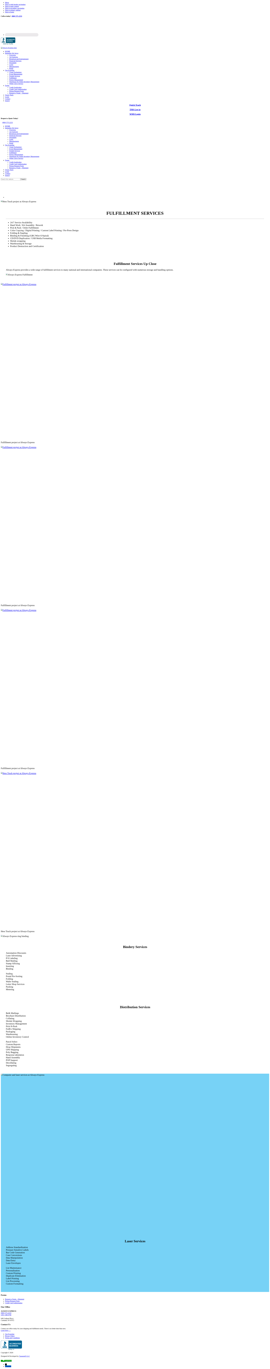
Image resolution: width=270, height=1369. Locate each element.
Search (7, 175)
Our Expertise (9, 145)
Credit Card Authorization (18, 164)
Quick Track (9, 170)
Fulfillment (13, 153)
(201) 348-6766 (6, 1315)
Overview (12, 130)
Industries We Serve (11, 128)
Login (7, 172)
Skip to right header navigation (15, 4)
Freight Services (14, 151)
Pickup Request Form (16, 166)
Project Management (16, 154)
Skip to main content (12, 6)
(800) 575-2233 (17, 16)
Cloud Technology (15, 147)
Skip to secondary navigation (14, 8)
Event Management (15, 149)
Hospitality (13, 137)
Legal (11, 139)
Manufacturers (14, 141)
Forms (7, 160)
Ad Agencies (13, 132)
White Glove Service (16, 158)
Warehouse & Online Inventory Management (24, 156)
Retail (11, 143)
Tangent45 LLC (24, 1356)
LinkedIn (8, 1366)
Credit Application (15, 162)
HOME (7, 126)
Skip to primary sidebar (13, 10)
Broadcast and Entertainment (18, 134)
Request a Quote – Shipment (18, 168)
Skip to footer (9, 12)
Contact (7, 173)
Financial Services (15, 135)
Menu (7, 2)
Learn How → (6, 1330)
